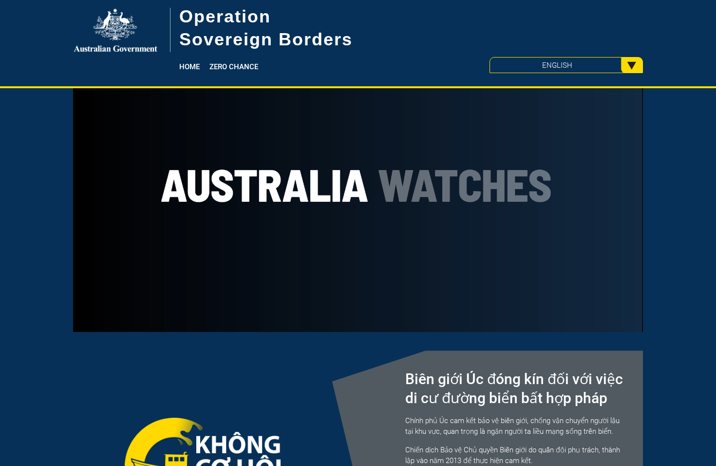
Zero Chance (233, 66)
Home (189, 66)
